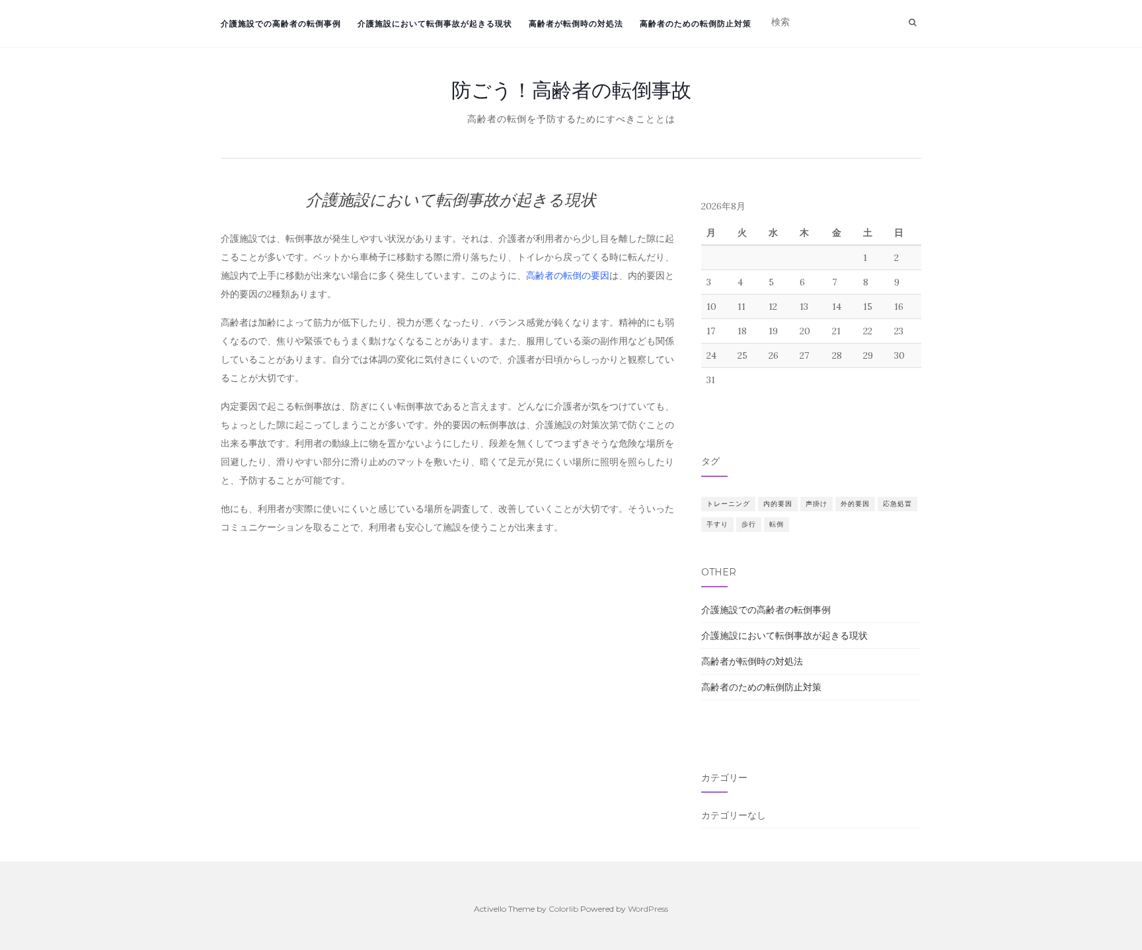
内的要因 (777, 503)
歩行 (749, 524)
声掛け (816, 503)
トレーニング (728, 503)
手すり (717, 524)
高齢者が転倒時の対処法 (576, 23)
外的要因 (855, 503)
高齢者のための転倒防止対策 (695, 23)
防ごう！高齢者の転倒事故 (571, 90)
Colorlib (563, 909)
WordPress (648, 909)
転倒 (776, 524)
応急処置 (897, 503)
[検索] (912, 22)
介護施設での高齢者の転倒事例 (281, 23)
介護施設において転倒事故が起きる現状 (435, 23)
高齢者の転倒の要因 (567, 275)
